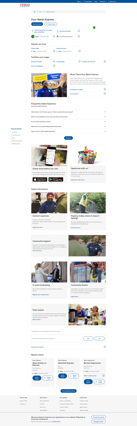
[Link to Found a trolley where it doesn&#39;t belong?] (88, 203)
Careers (42, 404)
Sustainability (43, 410)
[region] (94, 29)
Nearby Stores (16, 144)
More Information (17, 141)
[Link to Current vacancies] (49, 203)
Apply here (74, 296)
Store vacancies (44, 401)
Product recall (84, 401)
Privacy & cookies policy (67, 404)
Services (14, 132)
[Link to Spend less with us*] (88, 156)
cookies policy (56, 421)
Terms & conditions (65, 401)
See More (68, 138)
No (97, 338)
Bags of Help (83, 407)
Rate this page (84, 410)
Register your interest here (41, 294)
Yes (88, 338)
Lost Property (16, 135)
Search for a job (37, 227)
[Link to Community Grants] (88, 272)
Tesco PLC (43, 407)
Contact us (102, 1)
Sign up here (36, 319)
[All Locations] (34, 12)
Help (96, 1)
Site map (62, 410)
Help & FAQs (23, 401)
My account (113, 1)
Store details (37, 378)
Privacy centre (64, 407)
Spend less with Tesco (77, 180)
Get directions (36, 23)
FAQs (13, 138)
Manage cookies (98, 421)
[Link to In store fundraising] (49, 272)
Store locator (88, 1)
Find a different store (68, 391)
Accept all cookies (98, 417)
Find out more (75, 228)
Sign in (79, 1)
